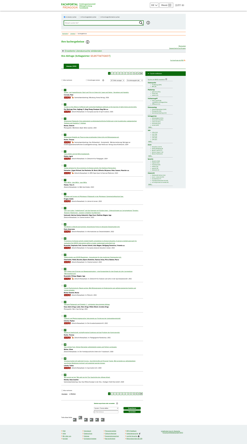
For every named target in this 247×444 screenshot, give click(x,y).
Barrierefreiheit (110, 438)
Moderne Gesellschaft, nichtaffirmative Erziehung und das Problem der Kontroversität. (92, 332)
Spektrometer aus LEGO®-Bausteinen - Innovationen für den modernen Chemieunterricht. (92, 257)
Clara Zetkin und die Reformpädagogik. (77, 154)
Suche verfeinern (156, 73)
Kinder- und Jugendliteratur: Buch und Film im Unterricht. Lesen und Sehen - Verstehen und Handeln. (96, 92)
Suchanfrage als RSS (177, 60)
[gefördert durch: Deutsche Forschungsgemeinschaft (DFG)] (173, 432)
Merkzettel (182, 46)
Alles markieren (67, 80)
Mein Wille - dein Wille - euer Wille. (75, 182)
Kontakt (65, 438)
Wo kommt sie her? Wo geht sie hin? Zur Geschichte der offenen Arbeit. (87, 377)
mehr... (150, 127)
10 (135, 73)
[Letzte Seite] (141, 73)
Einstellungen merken (94, 80)
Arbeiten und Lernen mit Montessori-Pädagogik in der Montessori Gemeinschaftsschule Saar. (94, 196)
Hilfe (64, 433)
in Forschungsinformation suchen (110, 17)
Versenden (132, 412)
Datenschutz (88, 433)
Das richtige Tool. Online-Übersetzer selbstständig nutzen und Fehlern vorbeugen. (90, 347)
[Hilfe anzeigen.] (148, 23)
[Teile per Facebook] (75, 420)
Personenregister (110, 431)
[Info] (103, 80)
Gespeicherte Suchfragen (177, 48)
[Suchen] (141, 23)
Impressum (87, 431)
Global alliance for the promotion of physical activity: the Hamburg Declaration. (90, 168)
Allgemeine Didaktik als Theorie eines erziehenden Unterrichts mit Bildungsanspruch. (91, 137)
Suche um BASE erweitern (156, 79)
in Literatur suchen (71, 17)
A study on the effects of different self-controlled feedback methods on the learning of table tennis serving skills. (100, 107)
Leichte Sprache (131, 436)
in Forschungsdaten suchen (88, 17)
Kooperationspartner (112, 436)
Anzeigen (64, 394)
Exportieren (132, 408)
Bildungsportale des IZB (134, 438)
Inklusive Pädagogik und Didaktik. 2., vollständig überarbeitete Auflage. (87, 304)
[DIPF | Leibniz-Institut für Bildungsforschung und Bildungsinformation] (180, 5)
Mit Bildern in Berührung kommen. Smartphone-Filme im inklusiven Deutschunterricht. (92, 227)
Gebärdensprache (132, 433)
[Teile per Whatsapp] (86, 420)
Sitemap (86, 436)
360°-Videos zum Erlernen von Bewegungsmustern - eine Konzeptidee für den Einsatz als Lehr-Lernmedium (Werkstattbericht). (98, 272)
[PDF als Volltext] (67, 97)
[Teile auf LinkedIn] (91, 420)
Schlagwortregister (90, 438)
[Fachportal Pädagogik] (78, 5)
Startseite (65, 33)
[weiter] (138, 73)
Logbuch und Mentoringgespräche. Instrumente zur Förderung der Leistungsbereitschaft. (92, 318)
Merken (73, 394)
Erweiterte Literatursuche (83, 51)
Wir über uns (67, 436)
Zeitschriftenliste (110, 433)
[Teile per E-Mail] (97, 420)
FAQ (64, 431)
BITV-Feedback (131, 431)
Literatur (72, 33)
